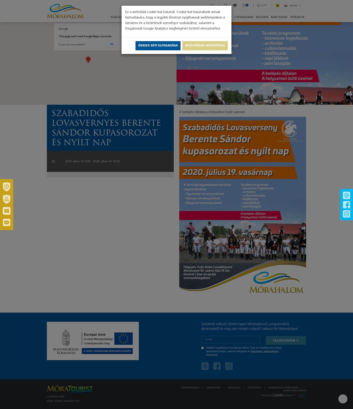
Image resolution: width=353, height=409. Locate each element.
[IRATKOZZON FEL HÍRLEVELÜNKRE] (6, 222)
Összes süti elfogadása (158, 45)
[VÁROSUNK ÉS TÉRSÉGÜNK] (6, 187)
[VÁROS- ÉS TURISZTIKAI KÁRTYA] (6, 211)
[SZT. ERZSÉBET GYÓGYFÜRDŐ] (6, 199)
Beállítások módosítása (205, 45)
